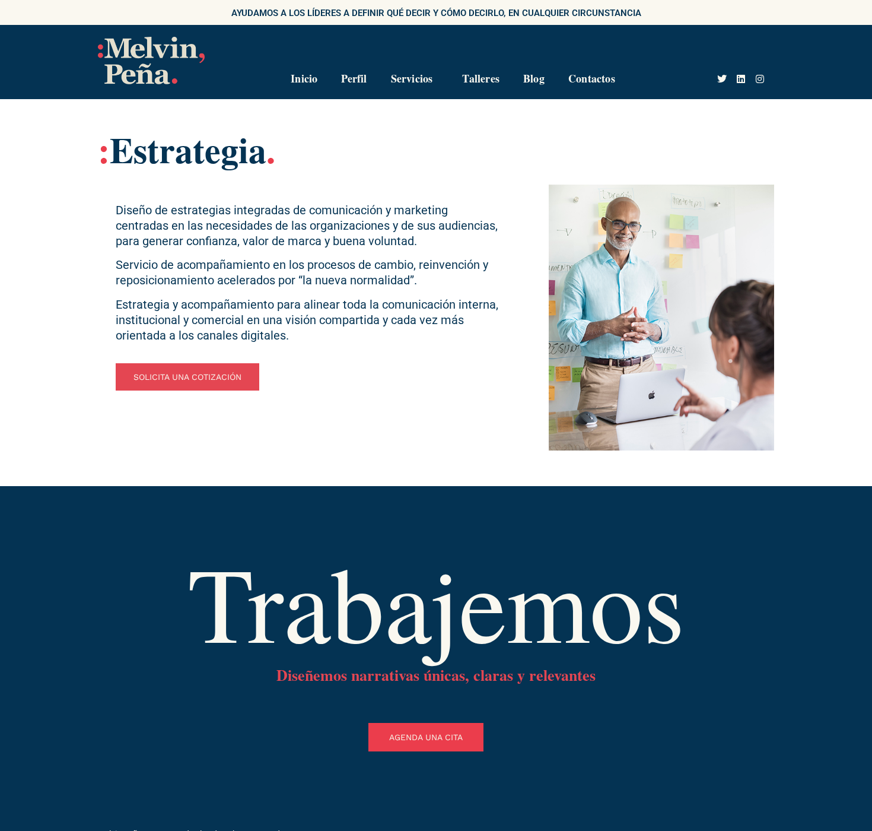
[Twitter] (721, 78)
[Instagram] (759, 78)
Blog (534, 78)
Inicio (304, 78)
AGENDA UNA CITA (426, 737)
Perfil (354, 78)
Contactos (591, 78)
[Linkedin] (740, 78)
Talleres (480, 78)
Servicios (412, 78)
